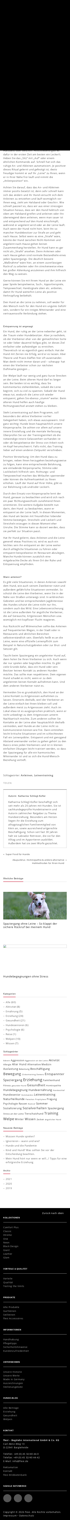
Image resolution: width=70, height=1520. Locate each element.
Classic (7, 1231)
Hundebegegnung (15, 1090)
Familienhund (51, 1080)
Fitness (7, 1085)
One (5, 1238)
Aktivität (11, 1006)
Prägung (52, 1099)
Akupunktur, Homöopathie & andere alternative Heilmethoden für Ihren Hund (38, 862)
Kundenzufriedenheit (16, 1350)
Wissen (10, 1043)
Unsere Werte (11, 1375)
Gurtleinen (9, 1310)
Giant (6, 1250)
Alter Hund (19, 1064)
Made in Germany (14, 1379)
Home (5, 22)
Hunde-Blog (14, 22)
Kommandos (27, 1095)
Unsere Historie (12, 1371)
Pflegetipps (10, 1343)
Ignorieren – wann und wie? (23, 1141)
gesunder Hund (19, 1085)
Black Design (11, 1246)
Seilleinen (9, 1314)
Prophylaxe (40, 1099)
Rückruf (31, 1104)
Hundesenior (12, 1094)
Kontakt (7, 1471)
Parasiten (30, 1099)
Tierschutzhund (34, 1113)
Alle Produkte (11, 1307)
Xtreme (7, 1234)
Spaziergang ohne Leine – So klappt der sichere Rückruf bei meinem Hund (30, 925)
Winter (19, 1119)
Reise (9, 1034)
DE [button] (55, 5)
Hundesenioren (15, 1025)
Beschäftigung (40, 1069)
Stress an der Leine (13, 1113)
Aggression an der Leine (36, 1060)
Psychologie (13, 1029)
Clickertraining (29, 1074)
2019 (9, 1188)
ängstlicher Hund (53, 1119)
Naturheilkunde (14, 1099)
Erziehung (60, 70)
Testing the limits (13, 1286)
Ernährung (12, 1011)
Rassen (23, 1103)
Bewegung (12, 1073)
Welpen (10, 1038)
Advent (6, 1060)
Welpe (8, 1118)
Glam (6, 1257)
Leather (7, 1253)
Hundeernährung (40, 1090)
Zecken (40, 1119)
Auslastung (10, 1069)
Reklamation (10, 1467)
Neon (6, 1242)
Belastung (24, 1069)
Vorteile (8, 1278)
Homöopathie (53, 1085)
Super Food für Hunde (18, 854)
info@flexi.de (20, 1461)
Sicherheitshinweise (15, 1347)
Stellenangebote (13, 1386)
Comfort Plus (11, 1227)
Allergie (7, 1064)
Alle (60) (11, 1002)
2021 (9, 1179)
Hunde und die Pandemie (21, 1145)
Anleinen (27, 775)
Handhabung (11, 1339)
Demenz (40, 1074)
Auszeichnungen (13, 1383)
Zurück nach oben (53, 1213)
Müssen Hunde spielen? (20, 1136)
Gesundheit (13, 1020)
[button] (62, 4)
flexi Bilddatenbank (15, 1474)
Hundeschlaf (59, 1090)
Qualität (8, 1282)
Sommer (42, 1103)
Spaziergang (56, 1108)
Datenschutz (26, 1515)
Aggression (17, 1060)
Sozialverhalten (35, 1108)
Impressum (10, 1515)
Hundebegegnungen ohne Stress (25, 976)
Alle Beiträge (11, 1407)
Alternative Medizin (39, 1064)
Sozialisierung (12, 1108)
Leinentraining (43, 775)
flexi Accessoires (13, 1318)
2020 (9, 1183)
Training (51, 1113)
